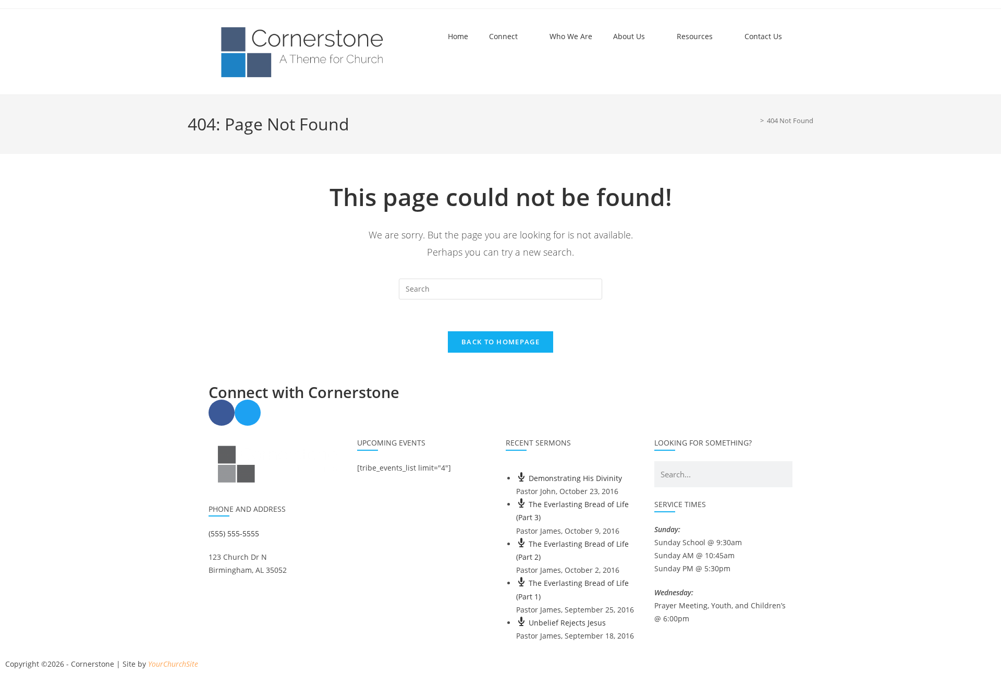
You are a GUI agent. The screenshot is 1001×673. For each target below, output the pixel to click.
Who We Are (571, 36)
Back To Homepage (500, 341)
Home (458, 36)
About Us (629, 36)
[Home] (754, 120)
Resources (695, 36)
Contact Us (763, 36)
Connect (503, 36)
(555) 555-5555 (234, 533)
